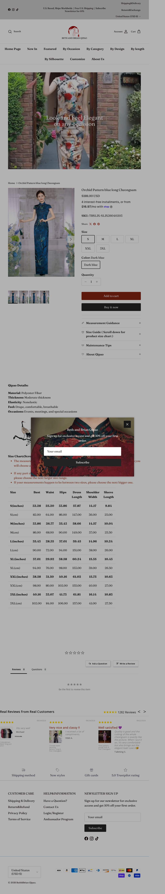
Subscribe (82, 462)
